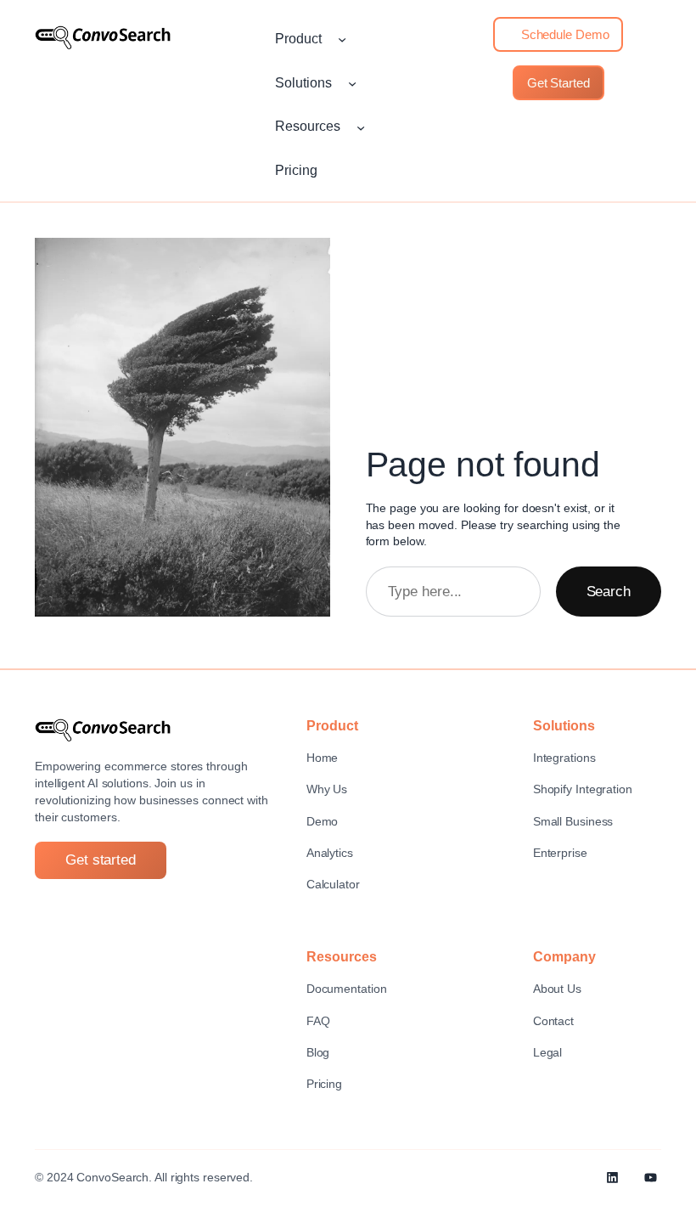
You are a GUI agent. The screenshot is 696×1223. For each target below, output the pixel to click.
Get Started (558, 83)
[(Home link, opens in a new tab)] (103, 37)
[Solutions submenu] (352, 83)
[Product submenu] (342, 39)
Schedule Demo (563, 34)
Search (609, 591)
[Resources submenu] (360, 126)
